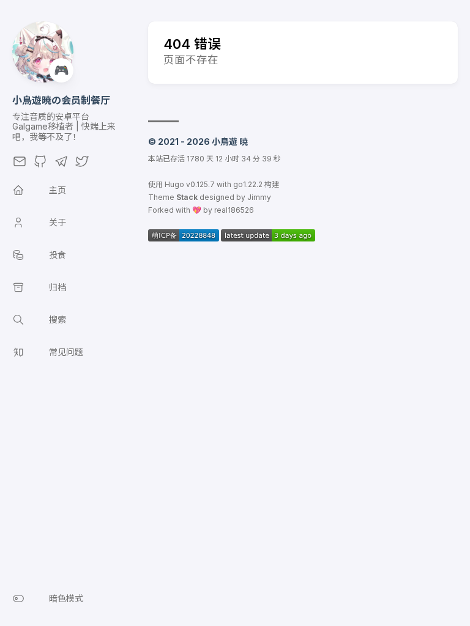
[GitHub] (40, 165)
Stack (187, 197)
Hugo (174, 184)
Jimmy (259, 197)
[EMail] (19, 165)
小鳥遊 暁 (230, 141)
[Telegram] (61, 165)
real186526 (234, 210)
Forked (161, 210)
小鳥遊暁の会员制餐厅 (61, 100)
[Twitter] (82, 165)
